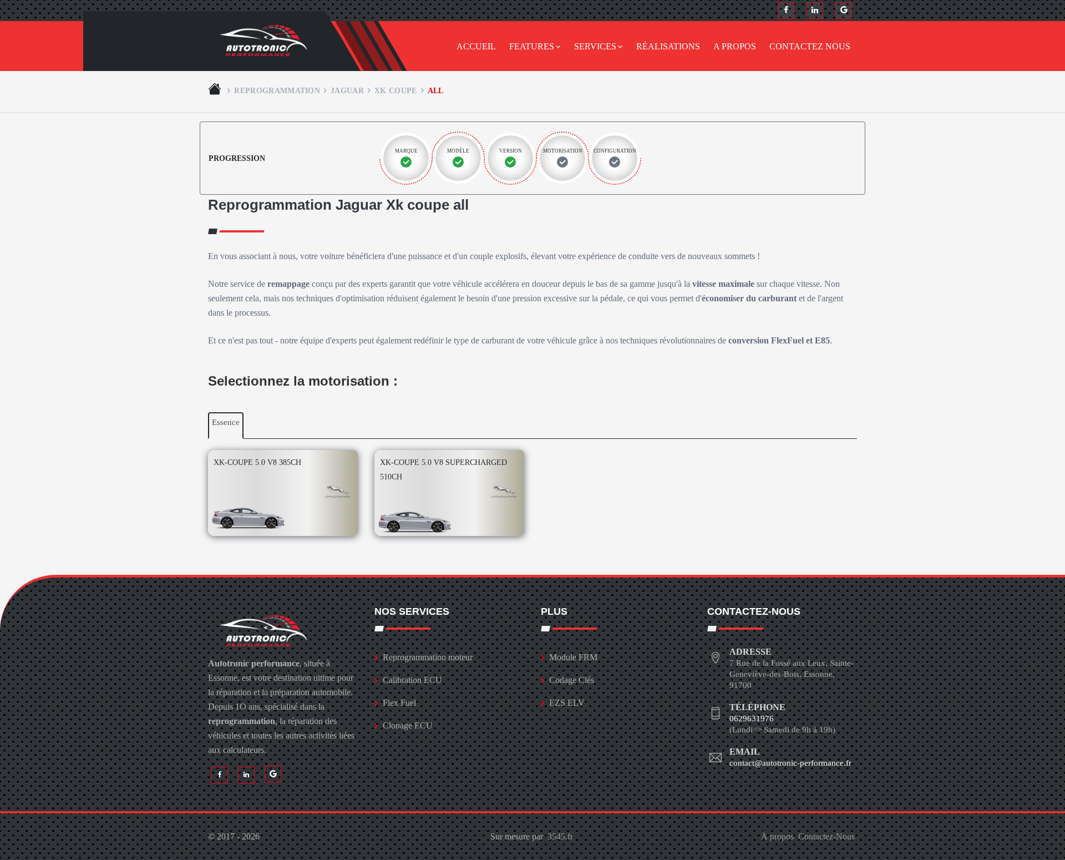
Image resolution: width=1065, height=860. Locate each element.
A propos (734, 46)
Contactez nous (809, 46)
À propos (777, 836)
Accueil (476, 46)
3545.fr (560, 836)
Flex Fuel (399, 702)
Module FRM (573, 657)
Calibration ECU (412, 680)
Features (531, 46)
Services (595, 46)
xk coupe (395, 90)
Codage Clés (571, 680)
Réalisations (668, 46)
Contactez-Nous (826, 836)
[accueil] (216, 90)
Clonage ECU (408, 725)
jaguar (347, 90)
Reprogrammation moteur (428, 657)
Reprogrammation (277, 90)
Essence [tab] (226, 422)
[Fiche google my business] (843, 10)
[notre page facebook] (786, 10)
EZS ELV (567, 702)
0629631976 (751, 718)
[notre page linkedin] (815, 10)
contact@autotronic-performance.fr (790, 762)
